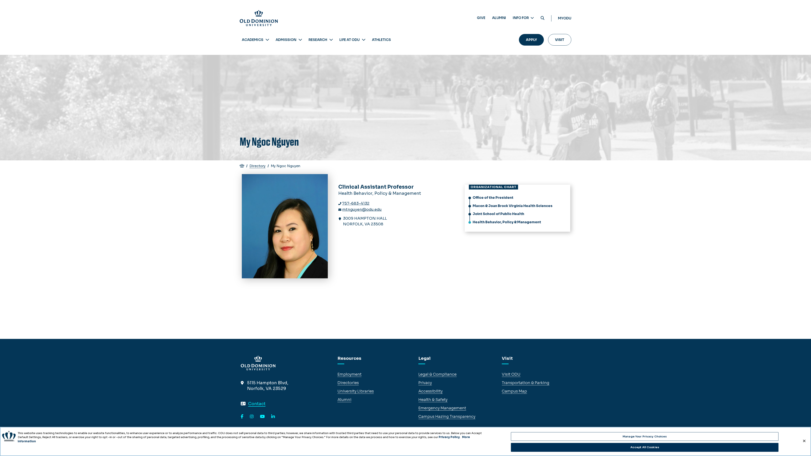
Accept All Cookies (644, 447)
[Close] (804, 440)
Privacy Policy (449, 437)
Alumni (499, 18)
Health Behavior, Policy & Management (507, 222)
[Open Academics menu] (267, 40)
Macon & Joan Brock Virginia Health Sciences (512, 206)
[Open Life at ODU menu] (364, 40)
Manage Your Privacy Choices (645, 436)
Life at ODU (349, 40)
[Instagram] (252, 416)
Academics (252, 40)
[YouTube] (262, 416)
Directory (257, 166)
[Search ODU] (542, 18)
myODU (564, 18)
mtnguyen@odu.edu (362, 209)
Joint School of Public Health (498, 214)
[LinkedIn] (273, 416)
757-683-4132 (355, 203)
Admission (286, 40)
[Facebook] (242, 416)
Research (318, 40)
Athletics (381, 40)
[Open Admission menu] (300, 40)
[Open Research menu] (331, 40)
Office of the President (493, 197)
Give (481, 18)
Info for (521, 18)
